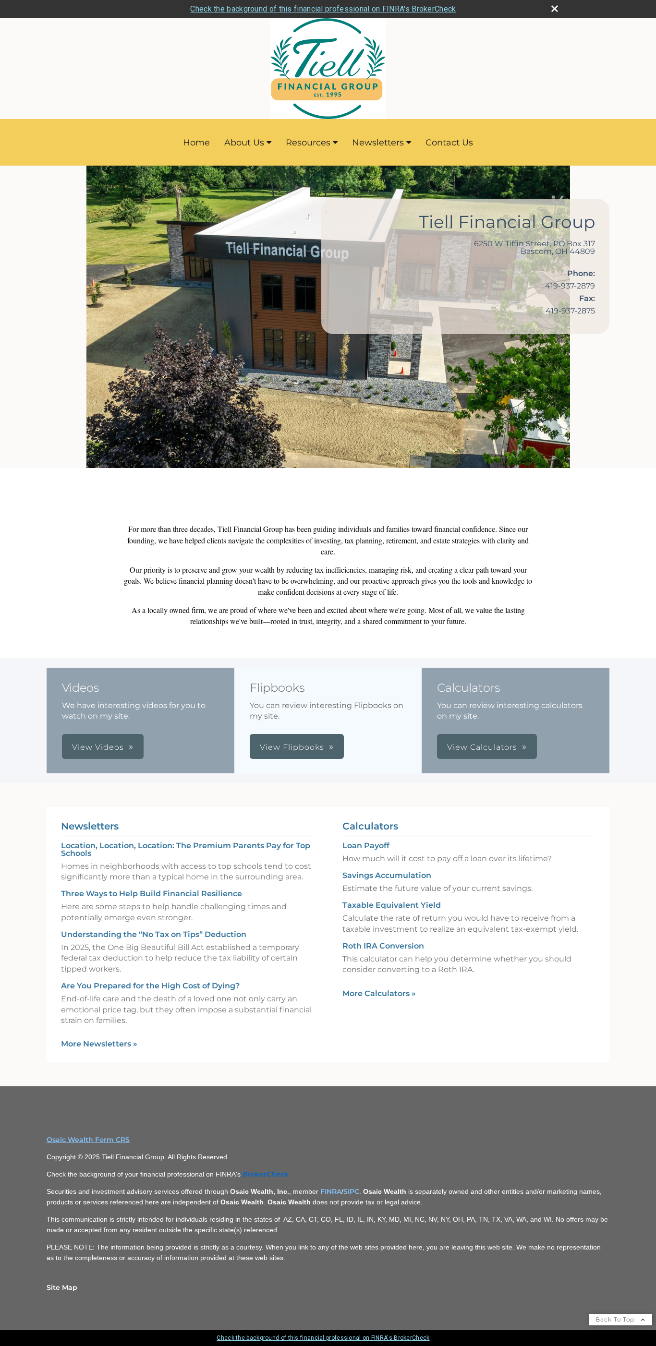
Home (196, 142)
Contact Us (449, 142)
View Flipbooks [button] (292, 747)
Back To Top (615, 1319)
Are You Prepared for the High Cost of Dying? (150, 985)
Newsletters (378, 142)
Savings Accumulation (386, 875)
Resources (308, 142)
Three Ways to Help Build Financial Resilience (151, 893)
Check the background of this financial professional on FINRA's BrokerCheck (323, 8)
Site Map (62, 1287)
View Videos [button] (98, 747)
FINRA (330, 1191)
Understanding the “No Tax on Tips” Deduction (153, 934)
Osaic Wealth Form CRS (88, 1139)
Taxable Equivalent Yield (391, 905)
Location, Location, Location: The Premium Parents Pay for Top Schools (185, 849)
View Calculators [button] (482, 747)
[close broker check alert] (555, 8)
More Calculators (379, 993)
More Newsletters (99, 1043)
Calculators (370, 826)
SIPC (351, 1191)
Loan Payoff (365, 845)
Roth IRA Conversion (383, 945)
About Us (244, 142)
